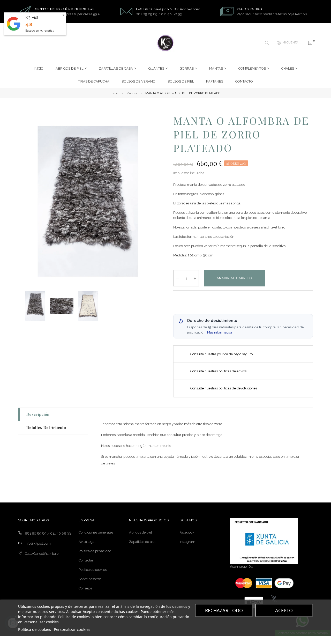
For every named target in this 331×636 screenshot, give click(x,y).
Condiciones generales (96, 532)
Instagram (187, 542)
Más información (220, 332)
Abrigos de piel (140, 532)
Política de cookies (93, 570)
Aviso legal (87, 542)
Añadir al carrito (234, 278)
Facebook (186, 532)
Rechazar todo (224, 610)
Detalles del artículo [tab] (46, 427)
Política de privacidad (95, 551)
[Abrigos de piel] (165, 43)
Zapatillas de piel (142, 542)
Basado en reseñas (39, 30)
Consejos (85, 588)
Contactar (86, 560)
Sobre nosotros (90, 579)
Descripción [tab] (37, 414)
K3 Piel (31, 17)
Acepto (284, 610)
